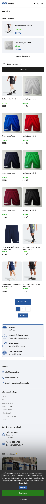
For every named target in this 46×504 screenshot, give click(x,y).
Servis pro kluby (7, 406)
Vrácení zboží (6, 413)
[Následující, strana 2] (23, 309)
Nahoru (24, 315)
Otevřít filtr (23, 69)
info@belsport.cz (12, 372)
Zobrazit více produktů (23, 56)
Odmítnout (23, 499)
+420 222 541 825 (11, 377)
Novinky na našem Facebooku (17, 383)
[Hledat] (34, 3)
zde (26, 483)
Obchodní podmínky (9, 416)
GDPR (4, 420)
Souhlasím (23, 493)
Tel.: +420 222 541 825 (14, 445)
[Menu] (42, 3)
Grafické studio (7, 410)
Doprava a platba (7, 403)
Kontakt (4, 396)
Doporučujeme (12, 64)
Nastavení (23, 487)
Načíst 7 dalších (23, 302)
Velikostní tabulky (7, 400)
